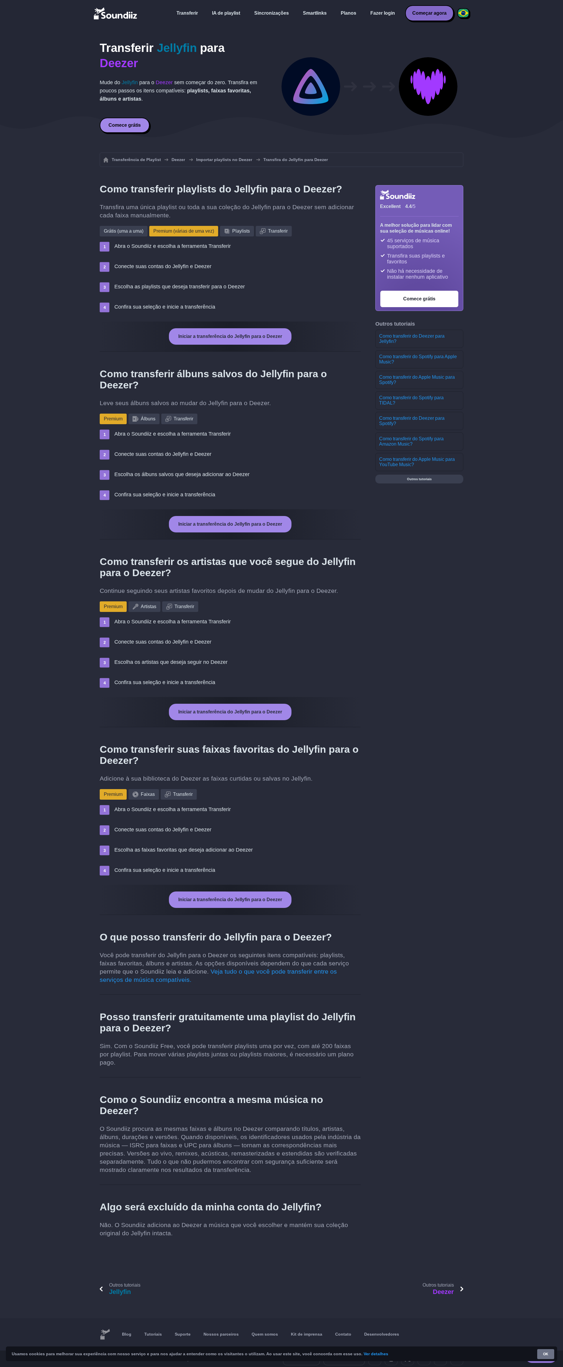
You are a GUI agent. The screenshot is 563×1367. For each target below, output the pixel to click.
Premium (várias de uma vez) (183, 231)
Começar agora (429, 13)
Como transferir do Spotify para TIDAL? (411, 400)
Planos (348, 13)
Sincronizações (271, 13)
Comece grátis (124, 125)
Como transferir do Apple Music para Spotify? (417, 380)
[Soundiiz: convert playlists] (105, 1334)
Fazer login (382, 13)
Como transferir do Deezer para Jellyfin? (412, 339)
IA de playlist (226, 13)
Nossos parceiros (221, 1334)
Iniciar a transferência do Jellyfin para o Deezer (230, 336)
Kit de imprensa (306, 1334)
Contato (343, 1334)
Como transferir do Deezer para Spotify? (412, 421)
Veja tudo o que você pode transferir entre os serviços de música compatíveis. (218, 975)
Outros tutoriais (419, 479)
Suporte (183, 1334)
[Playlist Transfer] (116, 13)
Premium (113, 418)
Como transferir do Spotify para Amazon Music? (411, 441)
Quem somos (265, 1334)
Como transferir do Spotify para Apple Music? (418, 359)
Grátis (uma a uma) (123, 231)
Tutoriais (153, 1334)
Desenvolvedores (381, 1334)
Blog (126, 1334)
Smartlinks (315, 13)
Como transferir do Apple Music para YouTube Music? (417, 462)
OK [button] (545, 1354)
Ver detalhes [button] (376, 1353)
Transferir (187, 13)
